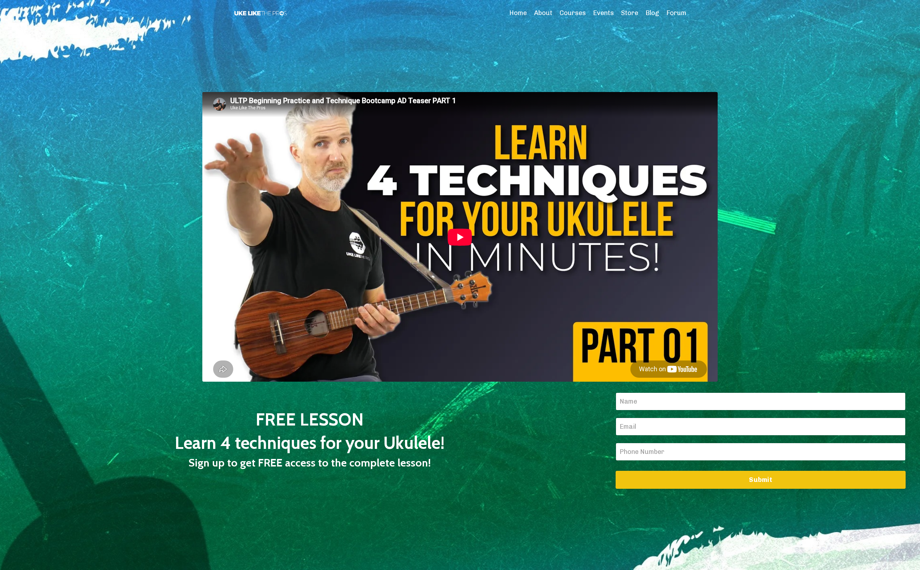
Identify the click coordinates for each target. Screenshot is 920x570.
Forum (676, 13)
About (543, 13)
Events (603, 13)
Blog (652, 13)
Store (629, 13)
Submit (760, 480)
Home (518, 13)
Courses (573, 13)
